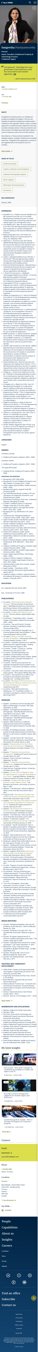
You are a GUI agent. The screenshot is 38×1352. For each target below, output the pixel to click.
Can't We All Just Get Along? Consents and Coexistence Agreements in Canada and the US (19, 803)
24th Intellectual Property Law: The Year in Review (18, 820)
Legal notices (19, 1314)
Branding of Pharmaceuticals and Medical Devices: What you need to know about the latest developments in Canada (19, 683)
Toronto (4, 103)
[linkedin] (8, 1275)
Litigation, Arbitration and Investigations (16, 169)
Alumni (4, 1266)
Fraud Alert (19, 1328)
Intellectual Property (9, 164)
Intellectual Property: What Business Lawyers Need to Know (16, 781)
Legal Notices (9, 1341)
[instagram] (30, 1275)
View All (5, 1132)
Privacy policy (19, 1318)
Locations (5, 1251)
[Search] (30, 2)
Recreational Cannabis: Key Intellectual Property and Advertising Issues (18, 796)
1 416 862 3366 (6, 1169)
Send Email (5, 1153)
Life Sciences (7, 190)
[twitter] (19, 1275)
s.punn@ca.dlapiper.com (9, 89)
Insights (7, 1239)
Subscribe (8, 1299)
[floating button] (33, 1298)
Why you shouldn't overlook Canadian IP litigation (17, 637)
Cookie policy (19, 1321)
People (6, 1221)
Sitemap (18, 1333)
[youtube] (24, 1282)
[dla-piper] (7, 2)
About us (8, 1233)
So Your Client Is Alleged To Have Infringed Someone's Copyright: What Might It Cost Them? (19, 774)
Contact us (9, 1305)
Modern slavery (19, 1325)
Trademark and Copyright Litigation (14, 174)
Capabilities (10, 1227)
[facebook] (13, 1282)
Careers (7, 1245)
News (4, 1256)
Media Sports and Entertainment (13, 185)
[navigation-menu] (35, 2)
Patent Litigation (8, 180)
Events (4, 1261)
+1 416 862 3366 (6, 96)
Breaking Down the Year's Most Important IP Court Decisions (17, 745)
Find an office (11, 1293)
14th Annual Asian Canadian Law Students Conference (18, 852)
